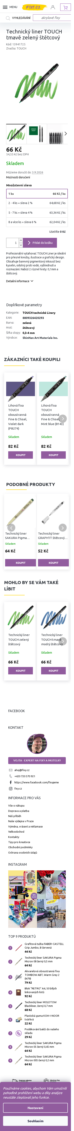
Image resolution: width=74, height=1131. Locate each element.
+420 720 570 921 (24, 776)
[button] (11, 419)
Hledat (19, 18)
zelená (27, 322)
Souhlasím (36, 1121)
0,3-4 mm (29, 333)
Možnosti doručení (18, 177)
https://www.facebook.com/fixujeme (36, 782)
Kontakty (13, 836)
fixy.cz (18, 788)
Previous (11, 528)
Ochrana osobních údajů (22, 852)
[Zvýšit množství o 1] (21, 240)
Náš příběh (14, 816)
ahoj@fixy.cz (22, 770)
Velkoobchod (16, 831)
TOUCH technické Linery (39, 312)
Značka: (16, 48)
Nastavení (35, 1108)
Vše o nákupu (16, 805)
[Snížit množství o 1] (21, 245)
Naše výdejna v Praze (21, 821)
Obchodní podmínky (20, 847)
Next (63, 528)
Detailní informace (17, 281)
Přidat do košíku (43, 242)
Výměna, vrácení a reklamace (25, 826)
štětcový (29, 327)
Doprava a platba (18, 810)
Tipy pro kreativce (19, 842)
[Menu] (6, 7)
